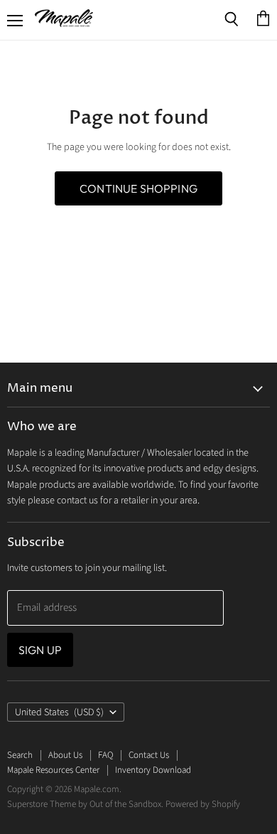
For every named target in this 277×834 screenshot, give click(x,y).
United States (59, 712)
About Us (65, 755)
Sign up (40, 650)
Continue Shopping (138, 188)
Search (20, 755)
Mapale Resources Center (53, 770)
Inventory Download (153, 770)
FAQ (105, 755)
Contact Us (149, 755)
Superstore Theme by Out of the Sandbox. (85, 804)
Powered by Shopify (202, 804)
